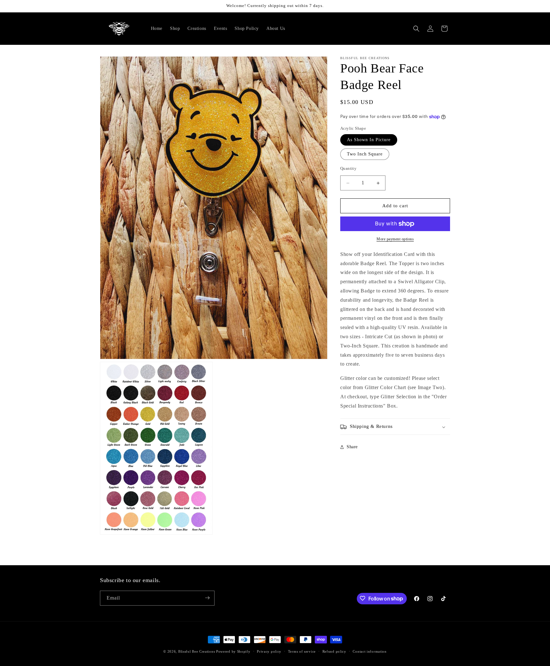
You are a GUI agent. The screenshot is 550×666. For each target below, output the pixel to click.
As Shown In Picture (369, 140)
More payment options (395, 239)
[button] (416, 29)
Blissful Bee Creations (196, 651)
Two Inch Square (365, 154)
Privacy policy (269, 651)
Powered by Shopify (233, 651)
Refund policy (334, 651)
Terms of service (302, 651)
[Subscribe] (207, 597)
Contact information (369, 651)
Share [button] (352, 446)
